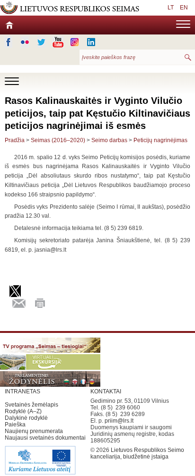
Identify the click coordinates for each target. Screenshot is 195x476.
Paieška (15, 424)
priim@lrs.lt (119, 420)
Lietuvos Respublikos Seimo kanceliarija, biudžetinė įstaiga (137, 453)
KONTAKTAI (105, 391)
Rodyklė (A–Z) (23, 411)
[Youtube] (58, 42)
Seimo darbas (109, 140)
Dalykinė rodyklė (26, 418)
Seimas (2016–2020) (58, 140)
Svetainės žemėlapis (31, 404)
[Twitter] (41, 42)
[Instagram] (74, 42)
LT (171, 7)
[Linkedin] (91, 42)
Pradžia (15, 140)
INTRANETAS (22, 391)
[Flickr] (25, 42)
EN (184, 7)
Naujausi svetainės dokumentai (45, 437)
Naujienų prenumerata (34, 431)
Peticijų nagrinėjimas (160, 140)
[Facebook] (8, 42)
